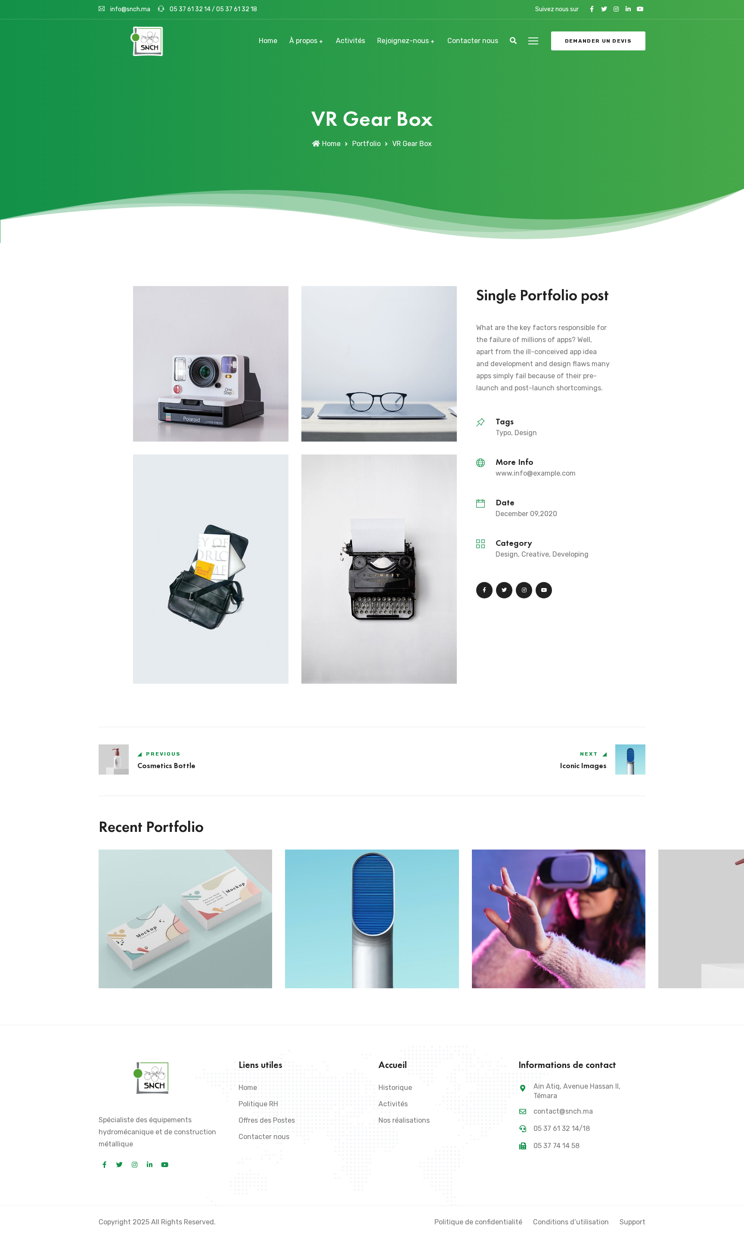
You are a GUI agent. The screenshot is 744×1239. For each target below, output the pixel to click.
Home (268, 41)
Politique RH (258, 1104)
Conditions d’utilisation (571, 1222)
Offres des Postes (267, 1120)
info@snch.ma (130, 9)
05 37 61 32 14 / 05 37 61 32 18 (212, 9)
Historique (395, 1087)
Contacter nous (472, 41)
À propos (303, 41)
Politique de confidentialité (478, 1222)
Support (632, 1222)
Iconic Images (323, 974)
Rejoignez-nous (403, 41)
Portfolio (366, 144)
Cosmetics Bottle (702, 974)
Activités (350, 41)
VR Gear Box (509, 974)
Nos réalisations (404, 1120)
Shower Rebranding (147, 974)
